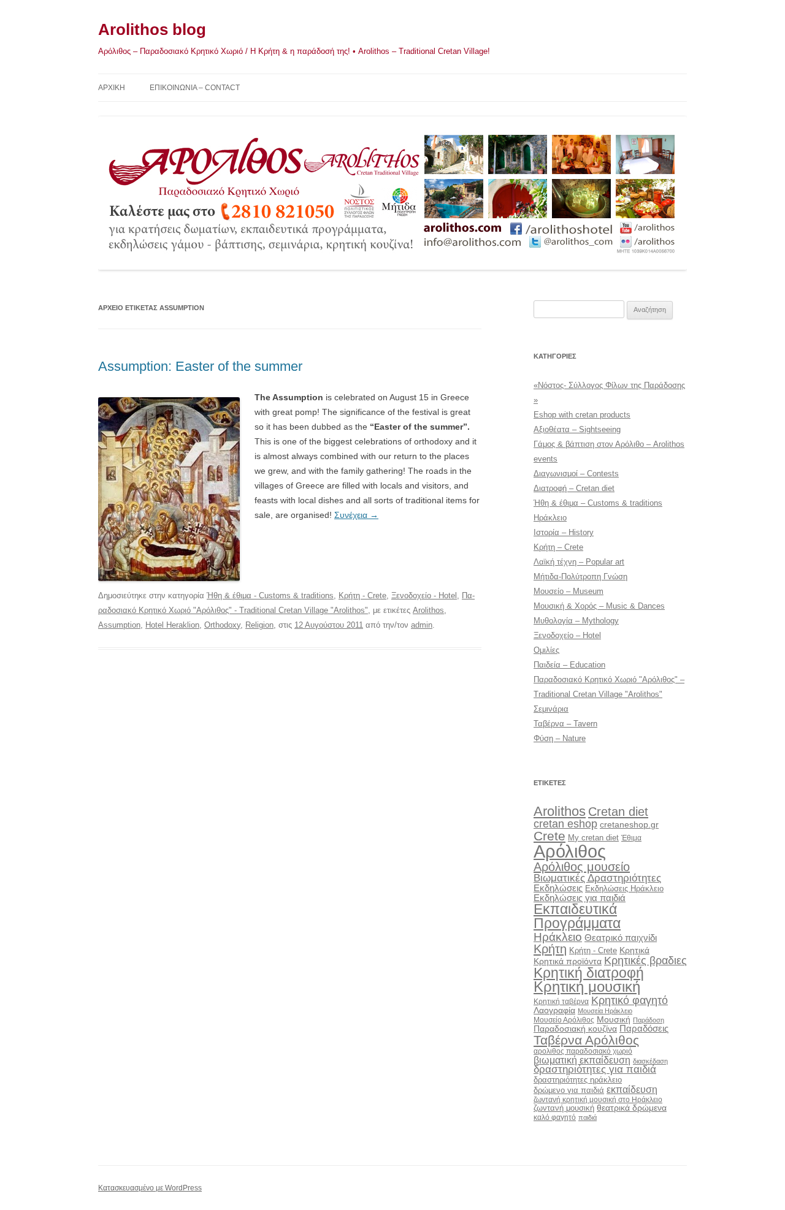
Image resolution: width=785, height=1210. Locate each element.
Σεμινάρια (551, 708)
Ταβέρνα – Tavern (565, 723)
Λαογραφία (554, 1010)
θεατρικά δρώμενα (632, 1108)
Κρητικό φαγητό (629, 1000)
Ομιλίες (546, 650)
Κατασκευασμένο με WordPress (150, 1188)
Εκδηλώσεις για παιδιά (580, 897)
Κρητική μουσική (587, 987)
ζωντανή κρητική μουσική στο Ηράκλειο (598, 1099)
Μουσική (613, 1019)
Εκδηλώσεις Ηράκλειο (624, 888)
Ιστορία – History (564, 532)
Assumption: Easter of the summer (200, 366)
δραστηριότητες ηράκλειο (578, 1079)
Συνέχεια (356, 515)
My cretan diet (593, 837)
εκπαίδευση (632, 1089)
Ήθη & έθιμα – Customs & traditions (598, 503)
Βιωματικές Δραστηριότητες (597, 878)
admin (421, 625)
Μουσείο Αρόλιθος (564, 1020)
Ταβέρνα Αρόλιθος (586, 1040)
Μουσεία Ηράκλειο (605, 1010)
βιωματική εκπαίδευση (582, 1059)
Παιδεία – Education (569, 664)
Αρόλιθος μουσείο (582, 866)
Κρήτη (550, 949)
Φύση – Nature (560, 738)
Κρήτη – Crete (558, 547)
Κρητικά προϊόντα (568, 961)
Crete (549, 836)
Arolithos (428, 610)
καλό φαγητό (555, 1117)
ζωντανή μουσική (564, 1108)
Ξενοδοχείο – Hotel (567, 635)
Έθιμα (631, 838)
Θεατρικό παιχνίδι (620, 937)
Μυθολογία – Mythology (576, 620)
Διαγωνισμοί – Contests (576, 473)
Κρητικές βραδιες (645, 960)
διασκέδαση (650, 1061)
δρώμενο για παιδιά (569, 1090)
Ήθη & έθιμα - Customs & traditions (270, 595)
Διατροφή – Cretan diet (574, 488)
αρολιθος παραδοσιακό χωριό (583, 1051)
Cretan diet (618, 811)
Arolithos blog (152, 29)
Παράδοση (648, 1020)
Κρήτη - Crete (362, 595)
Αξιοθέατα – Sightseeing (577, 429)
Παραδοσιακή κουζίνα (575, 1028)
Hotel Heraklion (172, 625)
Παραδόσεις (643, 1028)
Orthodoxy (222, 625)
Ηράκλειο (550, 517)
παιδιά (587, 1117)
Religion (259, 625)
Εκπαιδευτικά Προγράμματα (577, 916)
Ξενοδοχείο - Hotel (424, 595)
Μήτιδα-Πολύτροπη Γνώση (580, 576)
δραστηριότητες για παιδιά (595, 1069)
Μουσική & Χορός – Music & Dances (599, 606)
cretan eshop (565, 823)
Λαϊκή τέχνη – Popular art (579, 561)
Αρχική (111, 87)
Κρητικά (634, 950)
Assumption (119, 625)
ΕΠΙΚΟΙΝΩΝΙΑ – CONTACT (195, 87)
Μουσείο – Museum (568, 591)
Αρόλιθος (570, 851)
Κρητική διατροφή (589, 973)
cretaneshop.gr (629, 824)
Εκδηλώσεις (558, 888)
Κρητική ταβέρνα (561, 1001)
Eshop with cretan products (582, 414)
